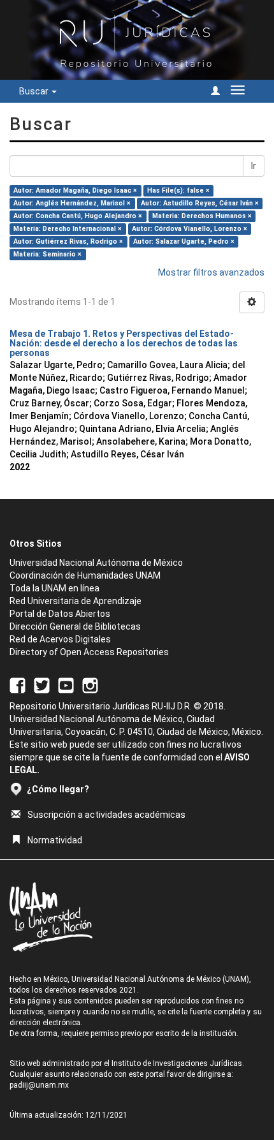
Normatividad (54, 840)
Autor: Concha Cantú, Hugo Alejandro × (77, 216)
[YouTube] (66, 684)
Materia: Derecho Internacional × (67, 229)
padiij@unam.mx (39, 1085)
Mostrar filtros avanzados (211, 272)
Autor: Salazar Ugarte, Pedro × (183, 241)
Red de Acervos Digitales (60, 639)
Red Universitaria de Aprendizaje (75, 601)
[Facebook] (17, 684)
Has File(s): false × (178, 190)
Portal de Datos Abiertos (60, 614)
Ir (253, 166)
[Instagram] (90, 684)
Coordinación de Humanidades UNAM (85, 575)
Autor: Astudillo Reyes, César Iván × (200, 203)
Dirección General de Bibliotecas (75, 626)
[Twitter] (42, 684)
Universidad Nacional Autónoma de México (96, 563)
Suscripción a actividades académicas (106, 815)
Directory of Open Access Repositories (89, 652)
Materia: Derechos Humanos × (202, 216)
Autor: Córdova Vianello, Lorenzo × (189, 229)
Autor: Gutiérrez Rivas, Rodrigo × (68, 241)
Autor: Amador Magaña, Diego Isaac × (75, 190)
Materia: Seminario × (47, 254)
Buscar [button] (34, 91)
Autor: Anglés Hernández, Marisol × (72, 203)
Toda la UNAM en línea (54, 588)
